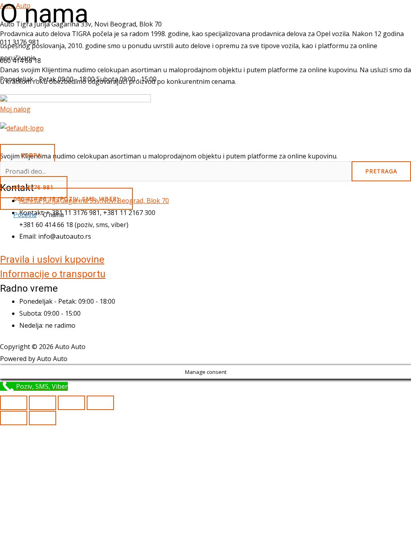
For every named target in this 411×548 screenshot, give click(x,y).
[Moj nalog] (2, 97)
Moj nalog (15, 109)
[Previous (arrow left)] (13, 418)
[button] (205, 141)
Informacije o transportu (53, 274)
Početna (25, 215)
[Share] (71, 403)
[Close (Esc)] (100, 403)
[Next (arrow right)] (42, 418)
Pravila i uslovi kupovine (52, 259)
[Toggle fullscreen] (42, 403)
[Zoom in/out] (13, 403)
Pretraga (381, 171)
